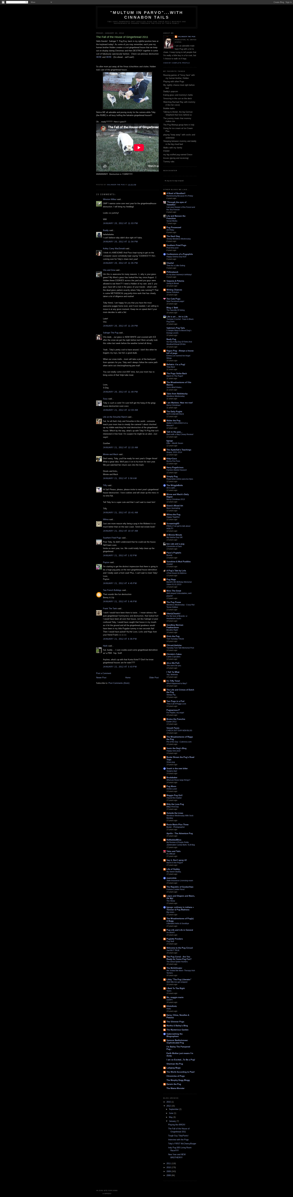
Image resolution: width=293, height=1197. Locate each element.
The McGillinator (174, 968)
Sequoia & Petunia (175, 281)
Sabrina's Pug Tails (175, 328)
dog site (169, 181)
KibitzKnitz (171, 1006)
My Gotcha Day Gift (174, 537)
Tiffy (105, 485)
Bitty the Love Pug (175, 804)
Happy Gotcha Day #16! (176, 257)
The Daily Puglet (174, 411)
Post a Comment (103, 673)
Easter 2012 (171, 722)
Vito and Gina (109, 270)
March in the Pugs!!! (174, 863)
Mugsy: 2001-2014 (174, 452)
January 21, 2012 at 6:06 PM (120, 639)
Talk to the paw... (174, 432)
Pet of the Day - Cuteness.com (179, 742)
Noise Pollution (172, 292)
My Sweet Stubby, (173, 872)
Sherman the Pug (174, 1064)
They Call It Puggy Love (176, 704)
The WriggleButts (174, 485)
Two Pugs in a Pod (175, 701)
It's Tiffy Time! (173, 681)
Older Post (154, 677)
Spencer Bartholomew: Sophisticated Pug (177, 1041)
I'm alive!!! (170, 932)
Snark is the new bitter (177, 768)
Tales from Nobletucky (177, 394)
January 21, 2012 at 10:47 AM (120, 531)
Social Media (171, 221)
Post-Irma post (172, 248)
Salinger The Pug (110, 333)
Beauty (169, 555)
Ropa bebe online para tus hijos (179, 479)
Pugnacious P (173, 710)
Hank (105, 646)
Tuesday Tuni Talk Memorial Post (180, 648)
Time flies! (170, 367)
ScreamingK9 (172, 523)
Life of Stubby (173, 869)
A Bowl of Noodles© (176, 193)
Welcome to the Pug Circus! (179, 948)
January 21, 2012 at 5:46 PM (120, 601)
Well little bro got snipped (176, 982)
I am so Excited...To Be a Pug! (180, 1060)
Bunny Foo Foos (173, 461)
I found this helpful (174, 798)
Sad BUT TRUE (172, 950)
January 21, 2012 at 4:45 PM (120, 583)
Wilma (106, 519)
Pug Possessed (173, 227)
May (171, 1117)
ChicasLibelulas (174, 645)
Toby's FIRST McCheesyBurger (182, 1143)
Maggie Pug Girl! (174, 795)
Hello (168, 1009)
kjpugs (169, 441)
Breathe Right (172, 630)
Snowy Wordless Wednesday (178, 239)
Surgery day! (171, 771)
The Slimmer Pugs (175, 1022)
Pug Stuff (170, 941)
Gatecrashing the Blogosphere (174, 1035)
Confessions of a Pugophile (179, 254)
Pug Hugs (171, 579)
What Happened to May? (176, 683)
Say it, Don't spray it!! (176, 860)
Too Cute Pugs (173, 299)
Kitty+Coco (171, 458)
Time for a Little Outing (175, 265)
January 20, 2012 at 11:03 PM (120, 223)
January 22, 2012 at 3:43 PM (120, 667)
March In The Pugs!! (174, 376)
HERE (99, 57)
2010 (168, 1167)
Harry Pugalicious (174, 467)
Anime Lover (171, 789)
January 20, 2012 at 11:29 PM (120, 326)
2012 (168, 1106)
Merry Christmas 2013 (175, 499)
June (171, 1113)
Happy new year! (173, 751)
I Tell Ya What (172, 672)
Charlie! (170, 263)
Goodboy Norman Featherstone (174, 626)
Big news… (171, 912)
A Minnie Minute (174, 535)
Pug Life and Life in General (179, 930)
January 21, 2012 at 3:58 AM (120, 478)
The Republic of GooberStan (179, 887)
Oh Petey (170, 230)
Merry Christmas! (173, 405)
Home (127, 677)
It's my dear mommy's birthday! (179, 275)
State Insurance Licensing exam (179, 880)
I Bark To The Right (175, 988)
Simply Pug (172, 476)
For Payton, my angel (175, 713)
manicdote (171, 878)
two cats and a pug (175, 544)
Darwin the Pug (173, 1084)
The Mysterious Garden (177, 1030)
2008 (168, 1175)
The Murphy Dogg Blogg (178, 1080)
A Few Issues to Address (176, 573)
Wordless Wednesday (175, 396)
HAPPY (169, 1000)
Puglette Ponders (174, 939)
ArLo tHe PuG (172, 663)
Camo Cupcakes (173, 657)
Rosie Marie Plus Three (177, 824)
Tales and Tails (173, 851)
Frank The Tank (110, 608)
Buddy (106, 230)
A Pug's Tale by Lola (176, 570)
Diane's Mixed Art (174, 506)
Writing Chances (174, 290)
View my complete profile (176, 63)
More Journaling (173, 508)
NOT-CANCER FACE (175, 414)
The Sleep (170, 901)
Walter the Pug (173, 420)
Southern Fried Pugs (112, 538)
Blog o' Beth (172, 308)
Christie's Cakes (174, 654)
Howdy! (169, 564)
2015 (168, 1102)
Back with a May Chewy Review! (179, 434)
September (174, 1109)
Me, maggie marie (174, 997)
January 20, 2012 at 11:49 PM (120, 392)
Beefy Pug (171, 339)
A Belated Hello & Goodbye (177, 923)
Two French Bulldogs (112, 590)
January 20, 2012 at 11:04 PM (120, 242)
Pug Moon (171, 786)
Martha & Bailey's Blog (177, 1025)
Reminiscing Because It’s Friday (179, 196)
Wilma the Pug (173, 514)
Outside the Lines (174, 813)
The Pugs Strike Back (176, 373)
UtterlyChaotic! (173, 613)
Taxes (168, 991)
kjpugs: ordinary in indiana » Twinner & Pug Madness (180, 908)
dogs (175, 181)
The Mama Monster (175, 1088)
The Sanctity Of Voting (175, 310)
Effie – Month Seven (174, 443)
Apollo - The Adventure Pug (179, 833)
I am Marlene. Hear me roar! (179, 403)
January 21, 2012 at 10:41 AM (120, 512)
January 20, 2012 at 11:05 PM (120, 263)
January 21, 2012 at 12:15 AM (120, 447)
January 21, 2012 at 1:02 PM (120, 555)
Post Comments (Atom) (119, 683)
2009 (168, 1171)
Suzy (105, 399)
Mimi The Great (173, 591)
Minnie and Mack (110, 454)
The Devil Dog (173, 236)
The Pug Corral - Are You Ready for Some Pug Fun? (179, 958)
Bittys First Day (172, 807)
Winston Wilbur (109, 199)
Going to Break (172, 283)
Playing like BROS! (176, 1125)
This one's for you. (173, 666)
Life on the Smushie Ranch (115, 417)
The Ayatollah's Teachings (178, 450)
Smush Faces (172, 728)
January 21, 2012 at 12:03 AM (120, 410)
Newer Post (101, 677)
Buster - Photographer (175, 827)
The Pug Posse (173, 602)
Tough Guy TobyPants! (178, 1136)
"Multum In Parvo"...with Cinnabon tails (146, 15)
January (173, 1121)
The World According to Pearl (180, 1072)
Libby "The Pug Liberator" (178, 979)
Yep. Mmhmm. (172, 675)
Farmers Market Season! (176, 470)
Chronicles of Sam (174, 546)
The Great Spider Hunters (177, 962)
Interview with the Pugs (178, 1139)
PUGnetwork (172, 272)
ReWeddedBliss (173, 840)
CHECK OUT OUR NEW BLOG (179, 730)
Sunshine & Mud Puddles (178, 561)
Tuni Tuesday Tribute (175, 639)
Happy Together (173, 517)
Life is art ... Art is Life (177, 317)
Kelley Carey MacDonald (114, 248)
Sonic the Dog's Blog (176, 748)
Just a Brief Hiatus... (174, 387)
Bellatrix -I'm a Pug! (175, 364)
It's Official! (170, 854)
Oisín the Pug (172, 636)
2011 (168, 1163)
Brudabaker (171, 777)
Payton (106, 562)
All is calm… (171, 488)
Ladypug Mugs (173, 1068)
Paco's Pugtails (173, 553)
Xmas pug (170, 762)
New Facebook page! (175, 301)
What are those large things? (178, 780)
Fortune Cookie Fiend (175, 889)
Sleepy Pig (170, 695)
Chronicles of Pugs (175, 1076)
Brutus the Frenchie (175, 719)
